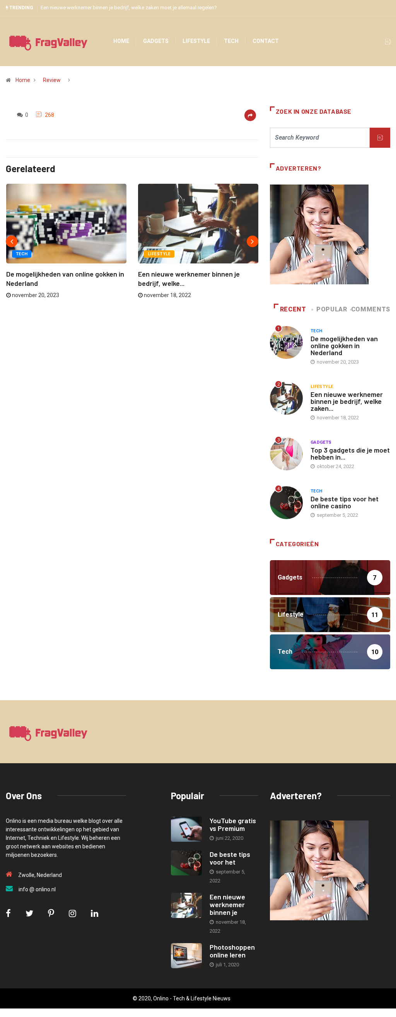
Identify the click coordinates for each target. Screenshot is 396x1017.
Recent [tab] (293, 309)
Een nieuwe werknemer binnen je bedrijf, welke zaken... (347, 401)
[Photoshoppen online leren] (186, 955)
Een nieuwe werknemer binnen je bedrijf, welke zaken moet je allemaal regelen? (129, 7)
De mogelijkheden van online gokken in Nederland (344, 345)
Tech (231, 41)
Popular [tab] (331, 309)
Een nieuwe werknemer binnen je (227, 904)
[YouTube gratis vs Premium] (186, 829)
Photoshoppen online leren (232, 951)
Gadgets (156, 41)
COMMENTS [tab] (370, 309)
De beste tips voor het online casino (345, 502)
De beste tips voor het (230, 858)
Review (52, 80)
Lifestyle (196, 41)
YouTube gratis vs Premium (233, 824)
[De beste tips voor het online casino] (186, 862)
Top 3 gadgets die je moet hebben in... (350, 453)
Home (121, 41)
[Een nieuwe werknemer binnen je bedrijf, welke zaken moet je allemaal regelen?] (186, 905)
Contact (266, 41)
